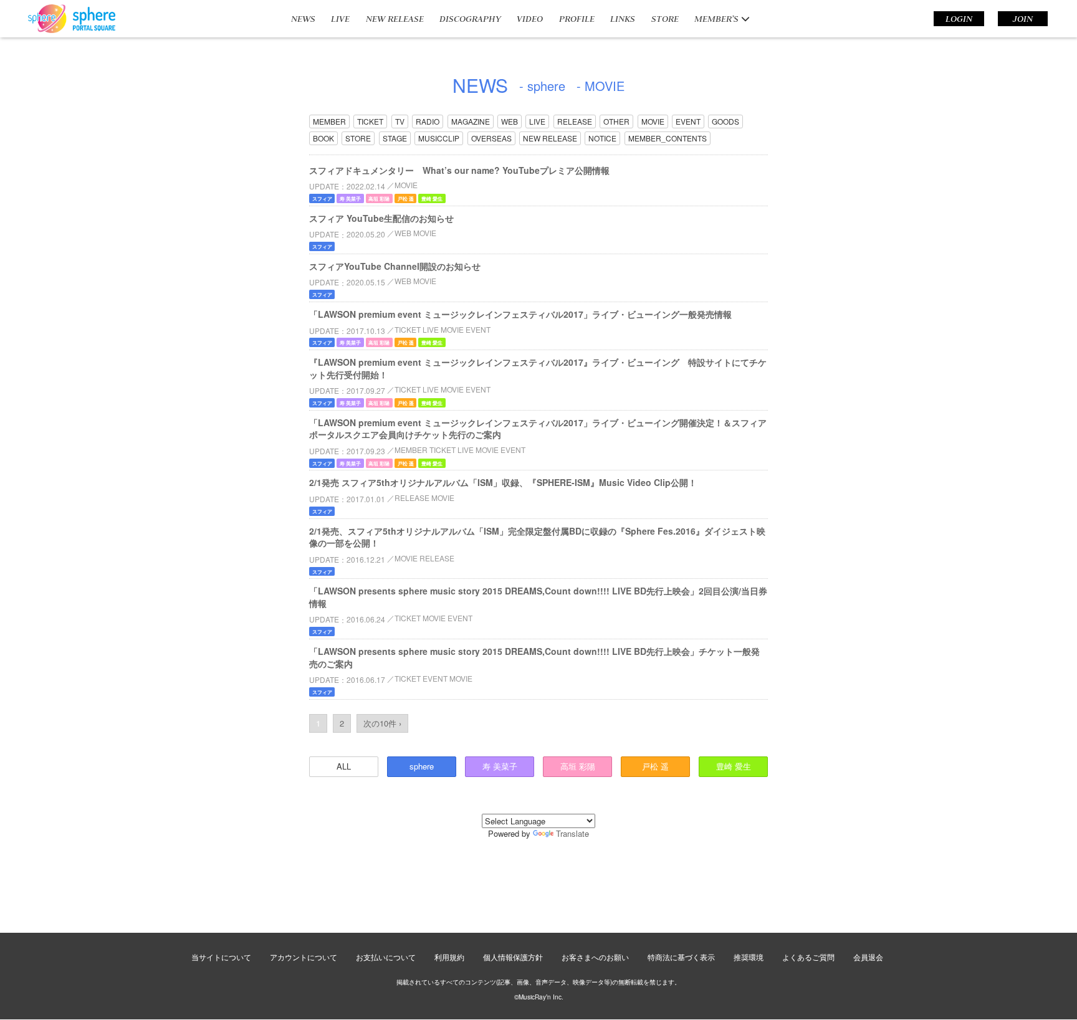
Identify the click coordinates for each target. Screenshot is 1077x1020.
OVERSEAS (491, 138)
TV (399, 121)
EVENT (688, 121)
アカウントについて (303, 956)
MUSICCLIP (438, 138)
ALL (344, 766)
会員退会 (868, 956)
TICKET (370, 121)
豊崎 (733, 766)
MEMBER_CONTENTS (667, 138)
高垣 (577, 766)
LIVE (340, 18)
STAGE (395, 138)
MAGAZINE (470, 121)
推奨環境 (748, 956)
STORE (665, 18)
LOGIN (958, 18)
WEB (509, 121)
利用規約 (449, 956)
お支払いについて (386, 956)
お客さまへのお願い (595, 956)
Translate (572, 833)
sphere (421, 766)
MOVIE (652, 121)
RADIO (427, 121)
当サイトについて (221, 956)
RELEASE (574, 121)
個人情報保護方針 (513, 956)
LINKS (622, 18)
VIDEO (530, 18)
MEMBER (329, 121)
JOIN (1023, 18)
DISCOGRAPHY (470, 18)
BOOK (323, 138)
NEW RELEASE (395, 18)
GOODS (725, 121)
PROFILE (577, 18)
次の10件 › (382, 723)
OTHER (616, 121)
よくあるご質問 (808, 956)
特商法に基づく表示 (681, 956)
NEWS (303, 18)
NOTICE (602, 138)
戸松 (655, 766)
